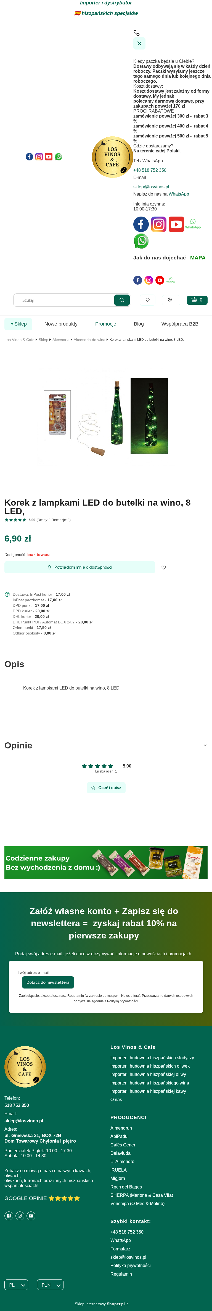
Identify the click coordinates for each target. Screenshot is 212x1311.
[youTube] (159, 280)
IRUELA (118, 1170)
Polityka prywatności (130, 1265)
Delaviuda (120, 1153)
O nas (116, 1099)
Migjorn (117, 1178)
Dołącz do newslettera (48, 982)
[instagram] (148, 280)
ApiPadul (119, 1136)
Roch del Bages (126, 1187)
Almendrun (121, 1128)
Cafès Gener (122, 1145)
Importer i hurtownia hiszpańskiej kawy (148, 1091)
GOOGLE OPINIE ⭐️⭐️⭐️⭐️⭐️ (42, 1198)
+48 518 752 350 (127, 1232)
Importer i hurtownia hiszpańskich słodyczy (152, 1057)
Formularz (120, 1249)
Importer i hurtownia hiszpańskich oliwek (150, 1066)
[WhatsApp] (170, 280)
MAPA (198, 258)
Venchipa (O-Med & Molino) (137, 1203)
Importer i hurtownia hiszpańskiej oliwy (148, 1074)
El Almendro (122, 1161)
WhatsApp (179, 194)
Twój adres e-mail (33, 972)
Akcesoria (61, 339)
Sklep (43, 339)
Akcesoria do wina (89, 339)
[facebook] (137, 280)
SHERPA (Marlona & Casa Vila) (141, 1195)
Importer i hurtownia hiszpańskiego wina (149, 1083)
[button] (122, 300)
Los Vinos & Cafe (19, 339)
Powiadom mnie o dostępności (83, 567)
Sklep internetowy (100, 1304)
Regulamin (121, 1274)
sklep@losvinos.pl (128, 1257)
